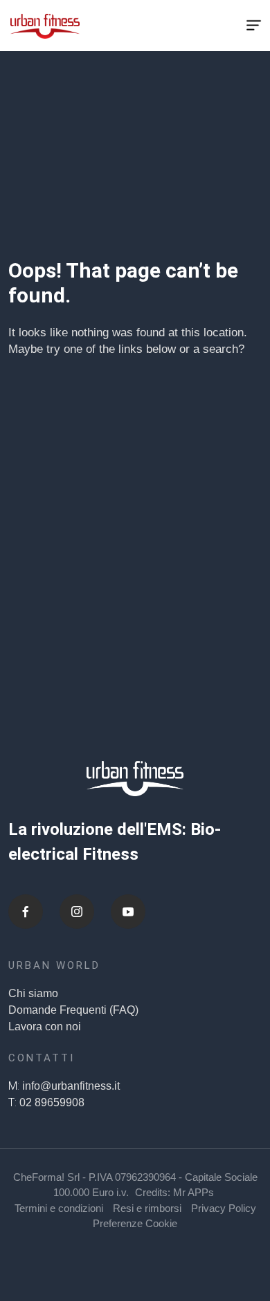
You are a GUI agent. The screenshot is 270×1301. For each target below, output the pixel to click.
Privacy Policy (223, 1208)
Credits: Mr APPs (174, 1192)
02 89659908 (51, 1102)
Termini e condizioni (59, 1208)
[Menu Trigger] (253, 25)
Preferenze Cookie (135, 1223)
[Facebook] (25, 911)
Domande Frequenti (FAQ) (73, 1010)
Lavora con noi (44, 1026)
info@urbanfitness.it (71, 1086)
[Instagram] (77, 911)
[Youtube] (128, 911)
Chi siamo (33, 993)
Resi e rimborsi (147, 1208)
